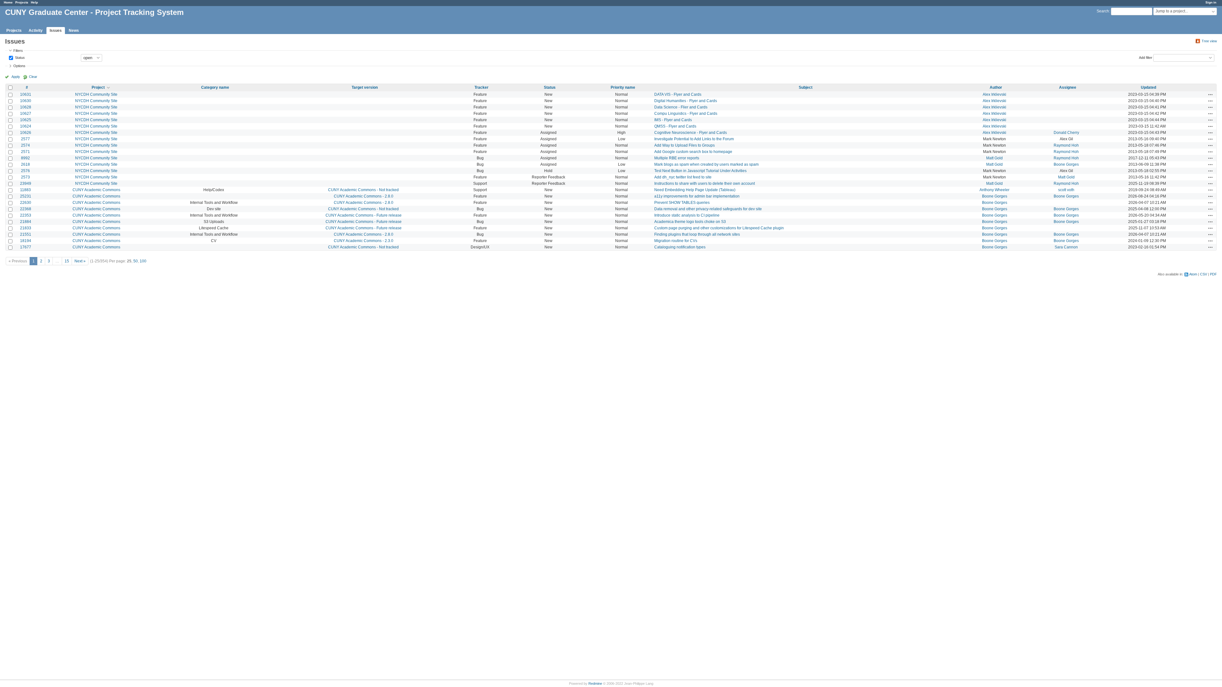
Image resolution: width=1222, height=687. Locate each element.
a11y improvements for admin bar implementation (697, 196)
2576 (25, 171)
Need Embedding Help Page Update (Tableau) (694, 190)
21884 (25, 221)
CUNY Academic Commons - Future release (364, 215)
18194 (25, 241)
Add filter (1145, 57)
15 (67, 261)
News (74, 30)
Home (8, 2)
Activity (36, 30)
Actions (1210, 94)
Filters (18, 50)
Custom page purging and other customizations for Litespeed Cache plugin (719, 228)
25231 (25, 196)
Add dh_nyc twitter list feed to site (683, 177)
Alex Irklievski (994, 94)
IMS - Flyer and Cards (673, 120)
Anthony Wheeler (994, 190)
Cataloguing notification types (680, 247)
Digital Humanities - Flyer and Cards (685, 101)
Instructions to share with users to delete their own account (704, 183)
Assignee (1067, 87)
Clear (33, 77)
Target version (365, 87)
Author (996, 87)
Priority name (623, 87)
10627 (25, 113)
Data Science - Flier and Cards (680, 107)
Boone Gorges (1066, 164)
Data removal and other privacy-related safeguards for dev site (708, 209)
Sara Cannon (1066, 247)
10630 (25, 101)
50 (135, 261)
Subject (805, 87)
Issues (56, 30)
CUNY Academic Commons (96, 190)
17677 (25, 247)
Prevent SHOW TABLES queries (682, 202)
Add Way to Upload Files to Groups (684, 145)
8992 (25, 158)
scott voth (1066, 190)
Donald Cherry (1066, 132)
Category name (215, 87)
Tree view (1209, 41)
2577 (25, 139)
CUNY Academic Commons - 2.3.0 (363, 241)
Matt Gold (994, 158)
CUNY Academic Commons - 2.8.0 (363, 196)
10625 (25, 120)
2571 (25, 151)
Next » (80, 261)
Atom (1193, 274)
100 (143, 261)
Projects (21, 2)
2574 (25, 145)
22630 (25, 202)
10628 (25, 107)
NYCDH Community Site (96, 94)
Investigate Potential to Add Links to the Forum (694, 139)
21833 (25, 228)
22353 (25, 215)
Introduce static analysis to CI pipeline (687, 215)
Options (19, 66)
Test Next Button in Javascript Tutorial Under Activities (700, 171)
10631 (25, 94)
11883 (25, 190)
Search (1103, 11)
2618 (25, 164)
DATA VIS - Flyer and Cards (677, 94)
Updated (1148, 87)
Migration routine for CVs (675, 241)
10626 (25, 132)
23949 (25, 183)
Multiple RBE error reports (676, 158)
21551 (25, 234)
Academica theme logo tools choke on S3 (690, 221)
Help (34, 2)
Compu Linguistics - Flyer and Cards (685, 113)
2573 (25, 177)
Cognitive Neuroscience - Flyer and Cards (690, 132)
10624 (25, 126)
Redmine (595, 683)
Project (98, 87)
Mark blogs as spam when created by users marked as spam (706, 164)
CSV (1203, 274)
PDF (1213, 274)
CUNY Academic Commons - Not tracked (363, 190)
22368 (25, 209)
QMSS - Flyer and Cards (675, 126)
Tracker (481, 87)
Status (19, 57)
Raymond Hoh (1066, 145)
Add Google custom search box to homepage (693, 151)
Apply (15, 77)
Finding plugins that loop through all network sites (697, 234)
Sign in (1210, 2)
